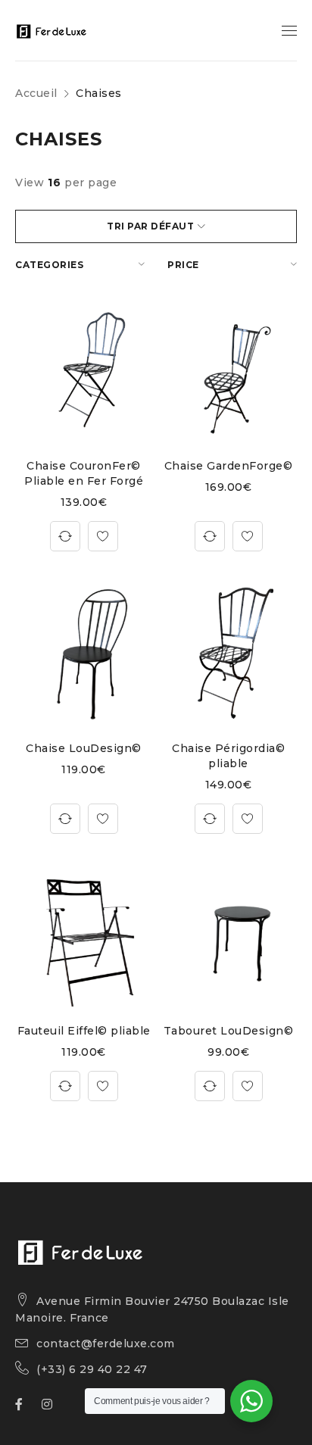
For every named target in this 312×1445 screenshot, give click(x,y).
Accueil (36, 93)
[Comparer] (65, 536)
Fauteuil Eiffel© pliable (84, 1031)
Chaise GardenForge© (228, 466)
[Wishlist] (103, 536)
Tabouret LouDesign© (229, 1031)
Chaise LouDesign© (84, 748)
